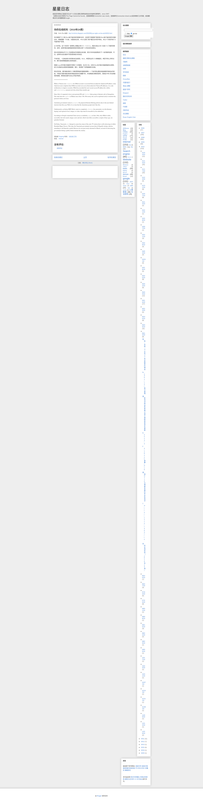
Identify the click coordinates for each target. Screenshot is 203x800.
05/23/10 (143, 309)
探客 (124, 103)
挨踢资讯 (128, 770)
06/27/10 (143, 585)
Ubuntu (129, 157)
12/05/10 (143, 716)
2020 (143, 753)
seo (131, 186)
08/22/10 (143, 634)
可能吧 (125, 62)
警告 (114, 39)
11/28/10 (144, 708)
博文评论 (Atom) (87, 163)
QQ (130, 145)
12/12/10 (143, 724)
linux (128, 183)
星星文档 (145, 766)
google (126, 178)
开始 (106, 46)
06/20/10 (143, 576)
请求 (72, 71)
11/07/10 (144, 683)
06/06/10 (143, 326)
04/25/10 (143, 276)
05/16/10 (143, 301)
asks (68, 124)
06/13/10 (143, 334)
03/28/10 (143, 244)
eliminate (90, 109)
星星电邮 (126, 768)
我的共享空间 (127, 96)
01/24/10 (143, 178)
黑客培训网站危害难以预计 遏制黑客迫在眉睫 (143, 413)
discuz (125, 172)
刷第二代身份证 (86, 46)
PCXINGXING (140, 768)
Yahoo (125, 166)
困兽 (124, 75)
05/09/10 (143, 293)
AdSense (126, 128)
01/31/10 (143, 186)
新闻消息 (132, 768)
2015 (143, 747)
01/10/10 (143, 162)
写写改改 (126, 72)
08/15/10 (143, 626)
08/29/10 (143, 642)
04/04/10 (143, 252)
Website (127, 159)
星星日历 (138, 766)
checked (87, 94)
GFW (125, 136)
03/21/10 (143, 235)
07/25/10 (143, 601)
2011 (143, 739)
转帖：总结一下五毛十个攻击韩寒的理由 (143, 354)
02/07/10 (143, 194)
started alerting (61, 90)
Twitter (125, 100)
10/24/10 (143, 667)
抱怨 (62, 37)
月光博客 (126, 114)
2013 (143, 744)
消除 (94, 59)
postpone (75, 103)
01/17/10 (143, 170)
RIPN (124, 147)
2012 (143, 741)
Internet (61, 138)
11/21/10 (144, 699)
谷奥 (124, 68)
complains (70, 84)
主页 (85, 157)
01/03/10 (143, 153)
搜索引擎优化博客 (129, 58)
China (125, 132)
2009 (142, 142)
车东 (124, 55)
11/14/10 (144, 691)
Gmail (125, 138)
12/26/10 (143, 732)
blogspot (126, 93)
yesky (125, 190)
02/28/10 (143, 219)
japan (131, 181)
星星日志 (60, 9)
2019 (143, 750)
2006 (142, 128)
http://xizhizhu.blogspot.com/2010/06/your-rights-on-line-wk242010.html (90, 33)
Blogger (99, 796)
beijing (125, 170)
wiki (129, 188)
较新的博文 (58, 157)
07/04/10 (143, 593)
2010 (142, 147)
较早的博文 (112, 157)
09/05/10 (143, 650)
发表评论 (59, 148)
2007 (142, 133)
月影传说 (126, 110)
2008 (142, 137)
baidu (125, 168)
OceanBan (126, 79)
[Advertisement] (79, 171)
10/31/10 (143, 675)
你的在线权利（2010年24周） (143, 557)
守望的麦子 (126, 82)
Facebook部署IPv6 (143, 458)
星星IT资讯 (126, 89)
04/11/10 (144, 260)
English (125, 134)
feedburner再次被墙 (143, 382)
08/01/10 (143, 609)
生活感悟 (128, 193)
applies (67, 96)
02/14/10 (143, 203)
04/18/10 (143, 268)
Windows (125, 165)
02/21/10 (143, 211)
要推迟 (67, 52)
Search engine (126, 152)
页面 (76, 65)
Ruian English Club (129, 117)
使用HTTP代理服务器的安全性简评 (143, 487)
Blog (124, 130)
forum (125, 176)
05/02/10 (143, 285)
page (89, 115)
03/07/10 (143, 227)
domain (126, 174)
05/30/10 (143, 317)
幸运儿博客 (126, 86)
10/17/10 (143, 658)
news (124, 185)
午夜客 (125, 107)
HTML (125, 139)
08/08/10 (143, 617)
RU (132, 147)
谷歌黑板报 (126, 65)
